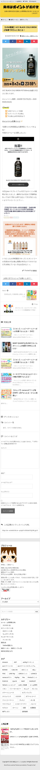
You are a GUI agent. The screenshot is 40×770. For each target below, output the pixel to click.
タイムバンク (6, 696)
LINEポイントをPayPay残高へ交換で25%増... (24, 737)
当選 (24, 708)
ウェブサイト (5, 492)
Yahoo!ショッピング (8, 685)
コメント (4, 448)
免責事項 (19, 1)
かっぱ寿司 (33, 685)
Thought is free (31, 765)
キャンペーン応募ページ (11, 121)
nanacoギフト (7, 677)
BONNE (4, 670)
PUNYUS (5, 681)
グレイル (35, 689)
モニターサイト (7, 637)
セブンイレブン (27, 692)
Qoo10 (14, 681)
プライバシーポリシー (8, 1)
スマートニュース (8, 692)
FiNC (4, 674)
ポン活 (33, 700)
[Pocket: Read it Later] (34, 41)
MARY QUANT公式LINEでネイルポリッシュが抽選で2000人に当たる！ (25, 346)
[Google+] (20, 41)
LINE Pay (12, 674)
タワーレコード (31, 696)
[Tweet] (5, 41)
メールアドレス (6, 482)
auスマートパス (7, 666)
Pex (23, 677)
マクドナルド (6, 704)
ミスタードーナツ (20, 704)
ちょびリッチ (8, 634)
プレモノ (22, 700)
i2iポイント (7, 631)
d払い (34, 670)
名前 (3, 473)
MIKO (35, 270)
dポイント (25, 670)
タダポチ (6, 625)
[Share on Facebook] (12, 41)
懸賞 (3, 642)
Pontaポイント (32, 677)
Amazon (5, 662)
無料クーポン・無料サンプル (30, 36)
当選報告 (33, 708)
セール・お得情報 (8, 622)
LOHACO (34, 674)
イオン (4, 689)
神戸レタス (6, 711)
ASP (15, 662)
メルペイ (33, 704)
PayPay (17, 677)
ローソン (15, 708)
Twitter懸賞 (7, 645)
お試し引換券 (22, 685)
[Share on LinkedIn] (27, 41)
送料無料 (25, 711)
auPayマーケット (28, 662)
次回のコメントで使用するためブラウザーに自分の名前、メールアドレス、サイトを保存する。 (19, 504)
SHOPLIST (32, 681)
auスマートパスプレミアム (26, 666)
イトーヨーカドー (15, 689)
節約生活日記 (7, 651)
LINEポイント (23, 674)
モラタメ (5, 708)
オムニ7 (26, 689)
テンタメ (6, 640)
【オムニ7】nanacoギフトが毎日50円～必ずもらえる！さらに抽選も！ (25, 392)
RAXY (23, 681)
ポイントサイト (7, 628)
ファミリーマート (8, 700)
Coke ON (15, 670)
